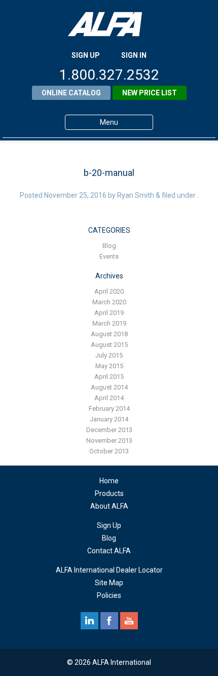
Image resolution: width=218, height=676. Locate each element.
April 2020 (109, 291)
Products (109, 493)
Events (109, 256)
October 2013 (109, 451)
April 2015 (109, 376)
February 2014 (109, 408)
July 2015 (109, 355)
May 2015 (109, 366)
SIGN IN (134, 55)
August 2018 (109, 334)
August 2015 (109, 344)
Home (109, 481)
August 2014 (109, 387)
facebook (109, 620)
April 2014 (109, 398)
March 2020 (109, 302)
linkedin (89, 620)
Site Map (109, 583)
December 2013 (109, 430)
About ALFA (109, 506)
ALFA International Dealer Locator (109, 570)
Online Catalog (71, 93)
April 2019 (109, 312)
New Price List (149, 93)
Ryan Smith (135, 195)
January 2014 (109, 419)
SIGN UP (85, 55)
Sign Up (109, 525)
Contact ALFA (109, 551)
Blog (109, 246)
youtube (129, 620)
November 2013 (109, 440)
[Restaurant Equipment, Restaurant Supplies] (109, 24)
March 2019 (109, 323)
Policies (109, 595)
